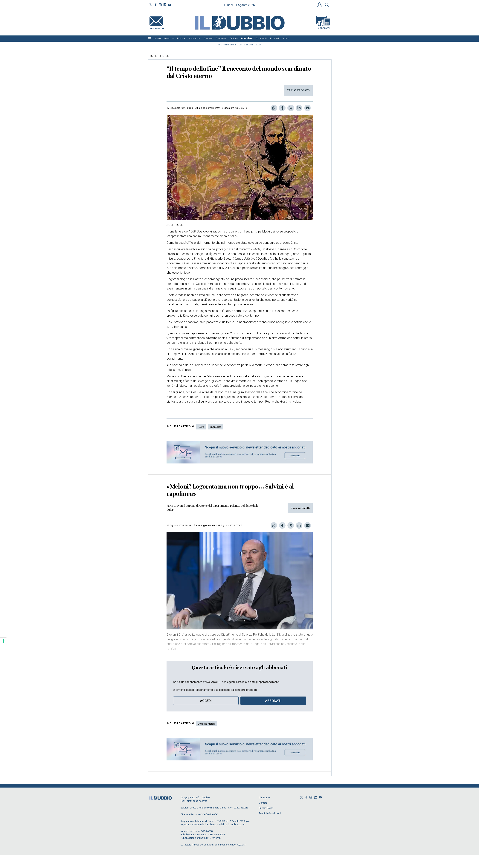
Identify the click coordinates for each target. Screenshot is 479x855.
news (201, 427)
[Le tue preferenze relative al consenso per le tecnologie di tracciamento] (3, 641)
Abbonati (324, 28)
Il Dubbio (154, 56)
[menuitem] (157, 38)
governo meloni (206, 723)
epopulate (215, 427)
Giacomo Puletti (300, 507)
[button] (320, 4)
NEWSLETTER (157, 27)
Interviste (164, 56)
